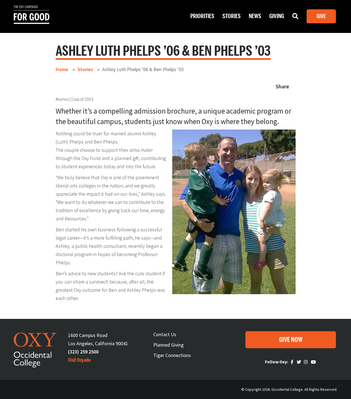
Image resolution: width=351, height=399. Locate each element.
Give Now (290, 339)
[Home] (31, 19)
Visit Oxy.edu (79, 360)
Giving (276, 16)
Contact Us (164, 334)
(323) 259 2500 (83, 352)
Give (321, 16)
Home (62, 69)
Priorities (202, 16)
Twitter (299, 362)
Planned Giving (168, 345)
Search (295, 17)
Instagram (306, 362)
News (255, 16)
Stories (231, 16)
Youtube (313, 362)
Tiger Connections (172, 355)
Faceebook (293, 362)
